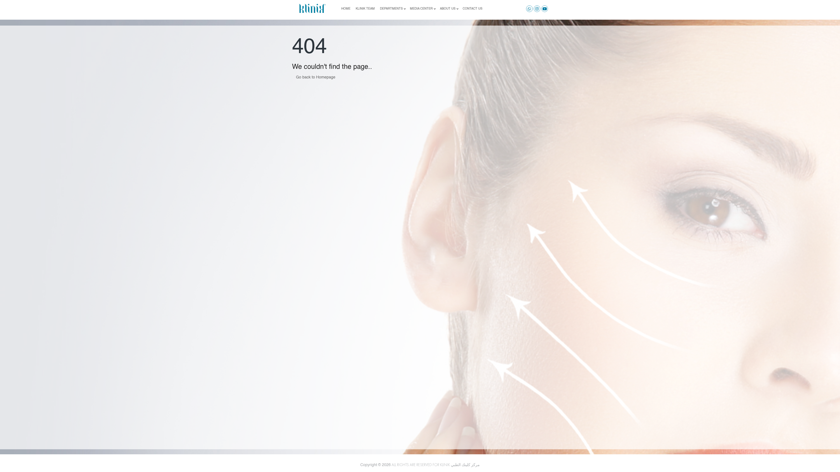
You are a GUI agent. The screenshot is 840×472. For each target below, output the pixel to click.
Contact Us (472, 8)
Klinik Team (365, 8)
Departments (391, 8)
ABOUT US (447, 8)
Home (345, 8)
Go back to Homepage (315, 77)
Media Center (421, 8)
